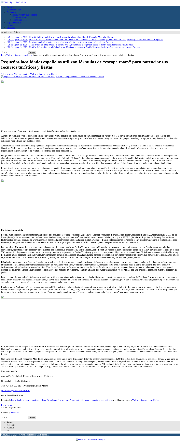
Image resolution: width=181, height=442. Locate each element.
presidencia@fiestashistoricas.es (15, 390)
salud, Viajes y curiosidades (24, 15)
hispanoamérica (14, 22)
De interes (11, 12)
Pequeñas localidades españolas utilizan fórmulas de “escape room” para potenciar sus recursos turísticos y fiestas (61, 400)
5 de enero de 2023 (9, 74)
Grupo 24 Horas (26, 435)
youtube (10, 427)
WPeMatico (15, 412)
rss (8, 430)
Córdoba (11, 7)
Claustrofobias (42, 435)
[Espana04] (52, 76)
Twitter (10, 422)
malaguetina (24, 74)
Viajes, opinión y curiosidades (43, 74)
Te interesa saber (19, 20)
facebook (11, 425)
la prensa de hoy (14, 9)
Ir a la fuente (6, 405)
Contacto (11, 27)
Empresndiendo (19, 17)
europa (10, 25)
